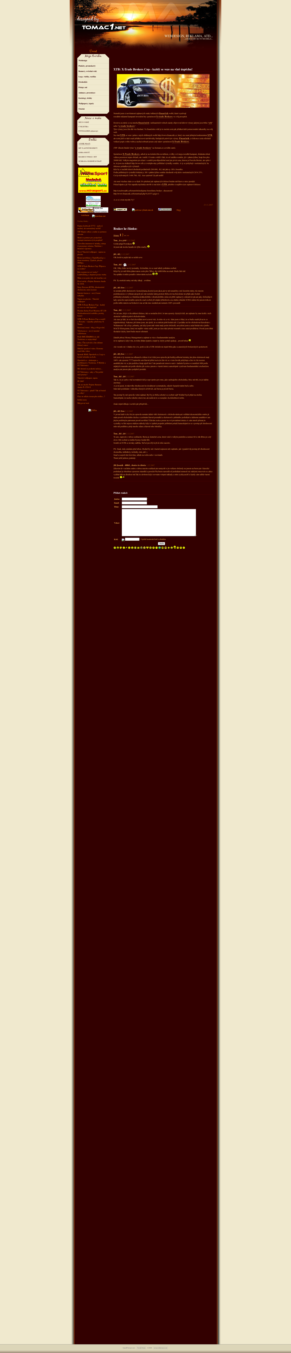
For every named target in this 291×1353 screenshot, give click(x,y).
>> (128, 235)
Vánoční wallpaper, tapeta (87, 378)
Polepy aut (82, 87)
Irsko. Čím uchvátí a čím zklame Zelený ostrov (90, 343)
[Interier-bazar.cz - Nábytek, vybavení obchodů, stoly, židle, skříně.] (85, 209)
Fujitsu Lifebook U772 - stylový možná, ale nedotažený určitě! (90, 227)
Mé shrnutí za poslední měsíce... (89, 368)
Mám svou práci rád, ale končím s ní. (91, 278)
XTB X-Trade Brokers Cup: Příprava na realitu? (91, 267)
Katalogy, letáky (85, 98)
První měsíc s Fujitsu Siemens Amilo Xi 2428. (91, 282)
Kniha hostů (84, 152)
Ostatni (81, 109)
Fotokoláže (82, 82)
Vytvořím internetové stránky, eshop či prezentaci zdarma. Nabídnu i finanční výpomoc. (91, 246)
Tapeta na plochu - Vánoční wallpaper (88, 300)
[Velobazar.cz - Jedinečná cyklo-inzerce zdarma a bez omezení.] (93, 200)
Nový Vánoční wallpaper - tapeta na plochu (91, 253)
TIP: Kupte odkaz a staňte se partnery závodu (92, 232)
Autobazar (85, 215)
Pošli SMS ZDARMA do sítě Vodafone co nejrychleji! (88, 337)
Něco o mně (83, 122)
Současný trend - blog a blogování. (91, 327)
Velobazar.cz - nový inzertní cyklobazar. (88, 332)
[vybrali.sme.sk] (142, 210)
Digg (179, 210)
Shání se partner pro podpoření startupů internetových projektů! (90, 238)
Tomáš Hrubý (141, 1348)
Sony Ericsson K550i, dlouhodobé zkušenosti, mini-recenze (90, 288)
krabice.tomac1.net (87, 157)
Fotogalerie (84, 131)
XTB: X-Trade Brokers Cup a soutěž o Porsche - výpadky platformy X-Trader (91, 321)
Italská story (82, 399)
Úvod (93, 51)
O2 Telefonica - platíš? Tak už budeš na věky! (91, 391)
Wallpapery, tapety (86, 103)
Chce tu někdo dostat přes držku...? (91, 396)
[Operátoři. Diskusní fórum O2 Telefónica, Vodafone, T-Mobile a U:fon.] (100, 209)
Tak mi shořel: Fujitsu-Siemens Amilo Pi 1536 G (89, 385)
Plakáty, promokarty (87, 66)
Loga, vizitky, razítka (87, 76)
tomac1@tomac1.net (160, 1348)
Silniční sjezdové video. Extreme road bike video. (90, 349)
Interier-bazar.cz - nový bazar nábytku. (89, 294)
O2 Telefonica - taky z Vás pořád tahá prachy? (90, 373)
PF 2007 (80, 381)
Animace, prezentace (86, 92)
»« (84, 143)
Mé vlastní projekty (88, 148)
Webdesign (82, 60)
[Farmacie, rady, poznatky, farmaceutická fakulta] (98, 215)
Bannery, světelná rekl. (87, 71)
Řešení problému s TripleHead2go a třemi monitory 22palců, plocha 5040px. (91, 260)
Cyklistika (83, 126)
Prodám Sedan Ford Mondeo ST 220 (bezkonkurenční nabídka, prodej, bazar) (91, 313)
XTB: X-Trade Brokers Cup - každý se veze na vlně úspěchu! (91, 306)
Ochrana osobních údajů (90, 161)
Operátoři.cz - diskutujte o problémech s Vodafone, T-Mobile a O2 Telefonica (91, 362)
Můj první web (83, 403)
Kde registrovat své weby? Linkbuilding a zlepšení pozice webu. (92, 273)
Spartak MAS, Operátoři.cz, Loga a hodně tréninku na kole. (91, 355)
